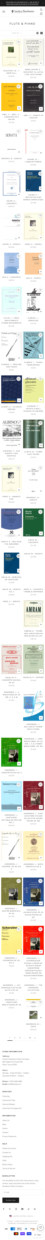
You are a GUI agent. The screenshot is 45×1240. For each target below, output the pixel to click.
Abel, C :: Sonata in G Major (33, 116)
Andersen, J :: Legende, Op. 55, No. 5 (11, 866)
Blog (4, 1124)
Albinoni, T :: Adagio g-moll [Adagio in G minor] (33, 408)
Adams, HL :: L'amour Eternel (33, 160)
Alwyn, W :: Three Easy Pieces (33, 453)
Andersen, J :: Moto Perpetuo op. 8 (33, 865)
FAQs (4, 1160)
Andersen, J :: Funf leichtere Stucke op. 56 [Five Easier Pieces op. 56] (33, 817)
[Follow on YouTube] (22, 1209)
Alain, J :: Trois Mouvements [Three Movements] (11, 320)
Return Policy (7, 1164)
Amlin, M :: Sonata (33, 554)
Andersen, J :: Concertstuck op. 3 (11, 771)
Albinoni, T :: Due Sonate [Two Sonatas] (11, 453)
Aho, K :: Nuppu (33, 278)
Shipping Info (7, 1156)
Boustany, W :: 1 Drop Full (11, 72)
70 (30, 1038)
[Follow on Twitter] (10, 1209)
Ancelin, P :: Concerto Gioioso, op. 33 (11, 680)
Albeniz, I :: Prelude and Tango (11, 366)
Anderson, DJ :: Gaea (33, 1025)
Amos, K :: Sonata (11, 601)
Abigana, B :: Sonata (11, 158)
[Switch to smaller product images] (41, 33)
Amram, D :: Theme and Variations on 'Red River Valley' (33, 633)
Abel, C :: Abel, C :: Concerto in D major (11, 117)
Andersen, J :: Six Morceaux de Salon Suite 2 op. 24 (11, 987)
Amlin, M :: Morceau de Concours (11, 578)
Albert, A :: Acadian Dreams (11, 408)
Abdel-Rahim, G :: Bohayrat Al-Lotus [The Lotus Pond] (33, 72)
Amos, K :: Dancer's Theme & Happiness (33, 590)
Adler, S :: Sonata (12, 244)
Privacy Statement (9, 1136)
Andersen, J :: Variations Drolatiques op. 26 (11, 1002)
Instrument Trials (8, 1100)
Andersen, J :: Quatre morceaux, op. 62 (11, 911)
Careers (5, 1132)
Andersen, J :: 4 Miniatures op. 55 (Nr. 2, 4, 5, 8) (11, 694)
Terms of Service (8, 1168)
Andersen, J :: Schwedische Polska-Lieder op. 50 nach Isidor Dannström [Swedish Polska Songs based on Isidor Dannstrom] (33, 966)
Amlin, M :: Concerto (33, 541)
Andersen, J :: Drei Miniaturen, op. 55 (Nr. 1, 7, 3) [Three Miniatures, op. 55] (33, 742)
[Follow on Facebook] (3, 1209)
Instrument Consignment (12, 1108)
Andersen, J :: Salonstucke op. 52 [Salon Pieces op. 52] (33, 913)
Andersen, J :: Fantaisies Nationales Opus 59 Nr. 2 (11, 818)
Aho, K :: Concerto (11, 277)
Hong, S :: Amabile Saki (12, 498)
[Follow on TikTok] (28, 1209)
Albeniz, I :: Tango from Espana (33, 363)
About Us (5, 1120)
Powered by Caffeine (27, 1223)
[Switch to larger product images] (37, 33)
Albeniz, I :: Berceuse (33, 319)
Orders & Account (9, 1148)
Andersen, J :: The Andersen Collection (33, 987)
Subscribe (11, 1200)
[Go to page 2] (35, 1038)
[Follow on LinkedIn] (35, 1209)
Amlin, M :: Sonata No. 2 (11, 590)
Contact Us (6, 1152)
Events (5, 1128)
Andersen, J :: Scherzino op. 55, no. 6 (11, 960)
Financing (6, 1096)
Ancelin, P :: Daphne (33, 677)
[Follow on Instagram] (16, 1209)
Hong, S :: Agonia (33, 244)
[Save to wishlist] (18, 42)
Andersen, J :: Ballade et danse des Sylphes (33, 726)
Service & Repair (8, 1104)
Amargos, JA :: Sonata (33, 499)
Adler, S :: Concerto (11, 202)
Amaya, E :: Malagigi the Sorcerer (11, 543)
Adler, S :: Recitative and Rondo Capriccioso (33, 197)
